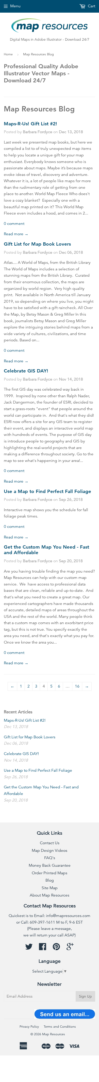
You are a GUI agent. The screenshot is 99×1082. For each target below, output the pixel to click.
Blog (49, 880)
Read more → (16, 234)
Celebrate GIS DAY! (26, 371)
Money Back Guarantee (50, 865)
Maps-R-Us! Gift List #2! (30, 124)
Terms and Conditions (60, 1027)
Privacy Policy (29, 1027)
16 (77, 686)
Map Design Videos (49, 850)
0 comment (14, 223)
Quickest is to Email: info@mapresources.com (49, 915)
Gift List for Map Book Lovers (37, 244)
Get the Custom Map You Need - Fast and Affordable (46, 549)
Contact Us (49, 842)
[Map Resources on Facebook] (42, 948)
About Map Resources (49, 895)
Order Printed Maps (49, 873)
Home (8, 54)
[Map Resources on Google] (70, 948)
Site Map (50, 887)
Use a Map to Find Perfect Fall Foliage (47, 491)
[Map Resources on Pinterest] (56, 948)
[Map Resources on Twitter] (29, 948)
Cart (91, 6)
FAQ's (49, 857)
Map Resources (53, 1034)
